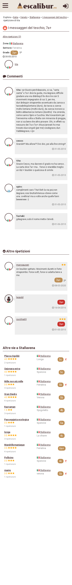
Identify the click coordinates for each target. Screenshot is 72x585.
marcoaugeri (22, 265)
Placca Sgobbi (11, 356)
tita (16, 64)
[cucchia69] (9, 320)
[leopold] (9, 298)
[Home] (37, 5)
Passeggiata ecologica (16, 419)
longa (7, 432)
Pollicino (8, 457)
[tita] (9, 64)
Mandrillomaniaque (14, 445)
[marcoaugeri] (9, 266)
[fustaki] (9, 217)
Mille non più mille (13, 381)
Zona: (6, 43)
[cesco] (9, 142)
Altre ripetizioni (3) (12, 36)
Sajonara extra (12, 368)
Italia (15, 17)
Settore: (7, 48)
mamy (7, 470)
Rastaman (9, 407)
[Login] (65, 7)
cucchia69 (21, 319)
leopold (19, 297)
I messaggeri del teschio (54, 17)
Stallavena (35, 17)
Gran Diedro (10, 394)
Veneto (23, 17)
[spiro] (9, 188)
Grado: (6, 52)
